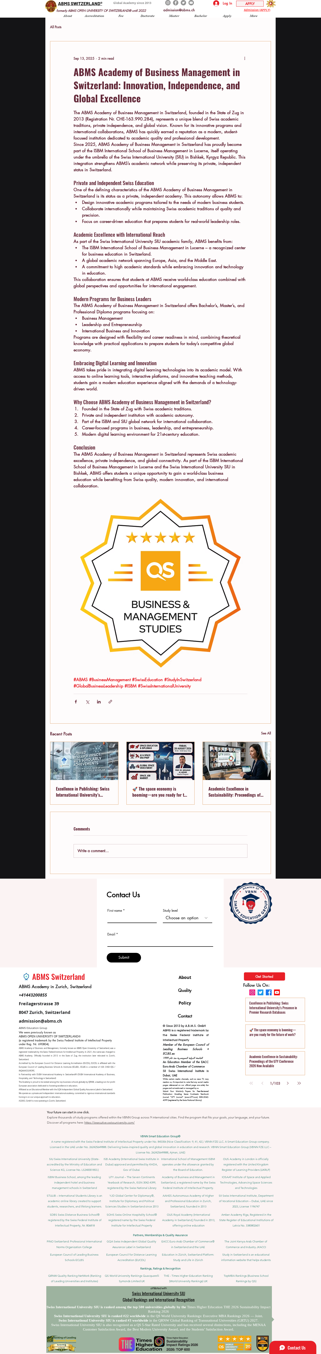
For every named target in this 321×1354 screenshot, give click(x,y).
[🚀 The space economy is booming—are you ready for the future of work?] (161, 761)
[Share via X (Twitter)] (87, 701)
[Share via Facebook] (76, 701)
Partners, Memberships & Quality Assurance (160, 1235)
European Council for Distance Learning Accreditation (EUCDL (62, 1063)
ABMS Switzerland (58, 976)
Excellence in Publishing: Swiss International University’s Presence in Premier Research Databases (83, 792)
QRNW (91, 1082)
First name (114, 910)
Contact (185, 1016)
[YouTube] (191, 2)
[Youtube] (277, 992)
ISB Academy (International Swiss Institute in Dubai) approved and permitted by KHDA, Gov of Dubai (131, 1164)
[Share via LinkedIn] (99, 701)
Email (111, 934)
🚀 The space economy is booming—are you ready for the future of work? (160, 792)
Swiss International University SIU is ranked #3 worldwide (104, 1320)
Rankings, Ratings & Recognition (160, 1268)
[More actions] (244, 58)
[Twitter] (183, 2)
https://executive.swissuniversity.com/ (109, 1122)
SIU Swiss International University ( (70, 1159)
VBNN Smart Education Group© (160, 1136)
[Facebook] (175, 2)
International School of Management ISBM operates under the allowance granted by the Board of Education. (188, 1164)
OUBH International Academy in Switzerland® (56, 1074)
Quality (185, 990)
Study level (170, 910)
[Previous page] (262, 1083)
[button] (68, 16)
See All (266, 733)
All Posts (56, 27)
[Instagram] (168, 2)
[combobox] (187, 918)
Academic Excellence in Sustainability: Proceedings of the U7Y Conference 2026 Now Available (234, 792)
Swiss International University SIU (158, 1293)
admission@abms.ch (179, 10)
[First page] (251, 1083)
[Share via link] (110, 701)
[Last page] (299, 1083)
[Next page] (288, 1083)
